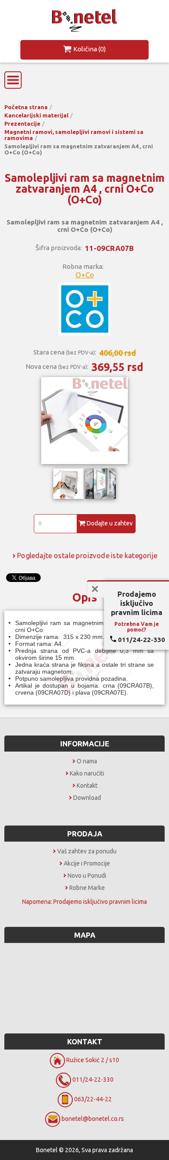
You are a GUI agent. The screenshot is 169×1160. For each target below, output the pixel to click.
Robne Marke (87, 887)
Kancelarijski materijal (36, 115)
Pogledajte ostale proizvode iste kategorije (87, 555)
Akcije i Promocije (87, 863)
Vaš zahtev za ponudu (87, 851)
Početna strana (26, 107)
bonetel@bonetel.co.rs (93, 1118)
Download (87, 797)
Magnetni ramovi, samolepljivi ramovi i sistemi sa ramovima (73, 135)
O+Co (84, 275)
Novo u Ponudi (87, 875)
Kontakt (87, 785)
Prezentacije (22, 123)
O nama (87, 761)
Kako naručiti (87, 773)
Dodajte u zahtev (110, 523)
